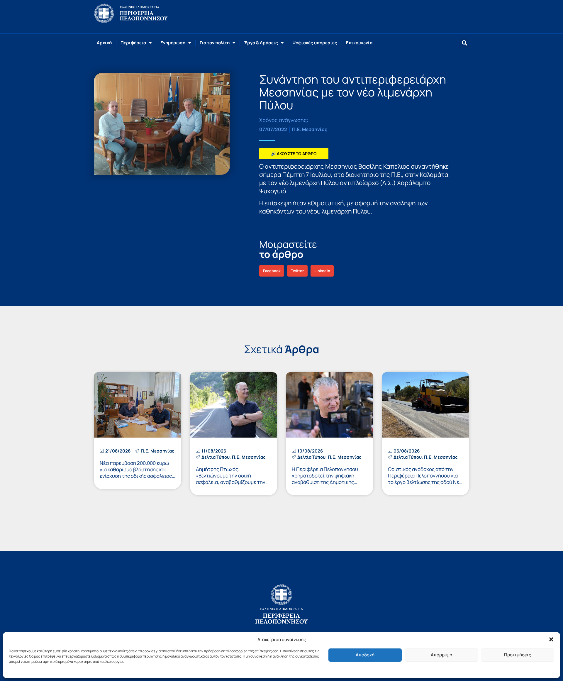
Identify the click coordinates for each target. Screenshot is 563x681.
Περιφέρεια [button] (133, 43)
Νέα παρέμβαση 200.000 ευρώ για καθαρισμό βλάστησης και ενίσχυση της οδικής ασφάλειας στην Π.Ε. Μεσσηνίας (136, 473)
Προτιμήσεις (517, 655)
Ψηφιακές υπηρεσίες (314, 43)
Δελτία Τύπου (215, 457)
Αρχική (104, 43)
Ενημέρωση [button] (172, 43)
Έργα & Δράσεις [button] (261, 43)
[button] (551, 639)
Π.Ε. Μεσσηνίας (309, 129)
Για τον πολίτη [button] (215, 43)
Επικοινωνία (359, 43)
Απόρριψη (441, 655)
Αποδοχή (365, 655)
